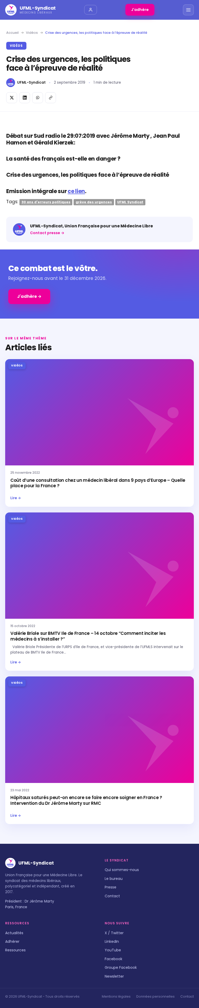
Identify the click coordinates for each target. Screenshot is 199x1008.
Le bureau (114, 878)
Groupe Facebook (121, 967)
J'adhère (140, 9)
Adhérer (12, 941)
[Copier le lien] (50, 97)
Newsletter (114, 976)
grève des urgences (94, 202)
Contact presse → (47, 232)
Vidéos (32, 32)
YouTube (113, 950)
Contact (112, 896)
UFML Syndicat (130, 202)
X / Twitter (114, 932)
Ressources (15, 950)
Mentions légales (116, 996)
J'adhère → (29, 296)
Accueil (12, 32)
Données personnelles (155, 996)
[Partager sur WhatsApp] (37, 97)
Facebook (113, 958)
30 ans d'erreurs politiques (46, 202)
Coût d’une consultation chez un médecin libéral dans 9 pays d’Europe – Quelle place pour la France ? (97, 483)
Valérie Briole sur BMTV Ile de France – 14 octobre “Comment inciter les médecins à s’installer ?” (88, 636)
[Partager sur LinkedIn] (24, 97)
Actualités (14, 932)
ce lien (76, 191)
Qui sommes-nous (122, 869)
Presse (110, 887)
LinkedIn (112, 941)
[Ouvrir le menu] (188, 9)
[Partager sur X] (11, 97)
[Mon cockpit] (90, 10)
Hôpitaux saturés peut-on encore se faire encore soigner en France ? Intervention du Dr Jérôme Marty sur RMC (86, 800)
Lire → (15, 498)
